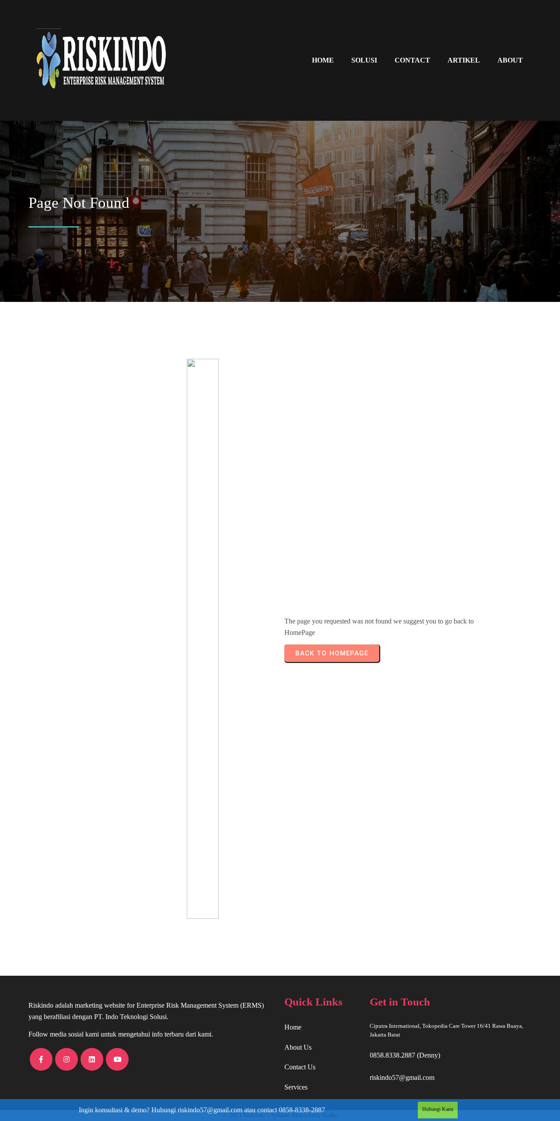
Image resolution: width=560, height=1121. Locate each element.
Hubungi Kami (437, 1109)
